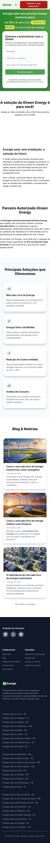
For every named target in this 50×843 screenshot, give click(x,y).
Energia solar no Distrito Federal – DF (19, 738)
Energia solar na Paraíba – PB (15, 774)
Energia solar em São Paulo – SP (17, 819)
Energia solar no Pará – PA (14, 770)
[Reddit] (21, 634)
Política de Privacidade (35, 82)
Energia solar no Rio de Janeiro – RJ (18, 794)
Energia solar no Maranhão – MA (17, 754)
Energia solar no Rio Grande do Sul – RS (20, 803)
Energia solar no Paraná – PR (15, 778)
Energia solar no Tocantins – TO (16, 827)
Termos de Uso (8, 665)
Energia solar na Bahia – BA (15, 730)
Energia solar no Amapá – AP (15, 722)
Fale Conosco (8, 669)
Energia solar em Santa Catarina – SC (19, 815)
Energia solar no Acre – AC (14, 714)
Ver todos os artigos (25, 604)
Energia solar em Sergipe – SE (16, 823)
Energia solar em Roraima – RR (16, 811)
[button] (16, 5)
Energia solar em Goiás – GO (15, 746)
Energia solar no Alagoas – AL (16, 718)
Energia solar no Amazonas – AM (17, 726)
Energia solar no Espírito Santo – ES (18, 742)
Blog (4, 658)
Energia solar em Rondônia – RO (17, 807)
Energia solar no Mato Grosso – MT (18, 758)
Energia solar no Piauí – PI (14, 787)
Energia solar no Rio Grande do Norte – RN (21, 798)
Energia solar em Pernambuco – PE (18, 783)
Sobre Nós (7, 654)
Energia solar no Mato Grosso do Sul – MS (21, 762)
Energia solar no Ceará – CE (15, 734)
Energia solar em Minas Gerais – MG (18, 766)
